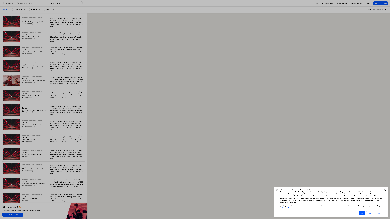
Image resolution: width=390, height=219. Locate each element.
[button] (385, 190)
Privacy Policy (286, 208)
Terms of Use (341, 206)
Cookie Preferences (374, 213)
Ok (362, 213)
